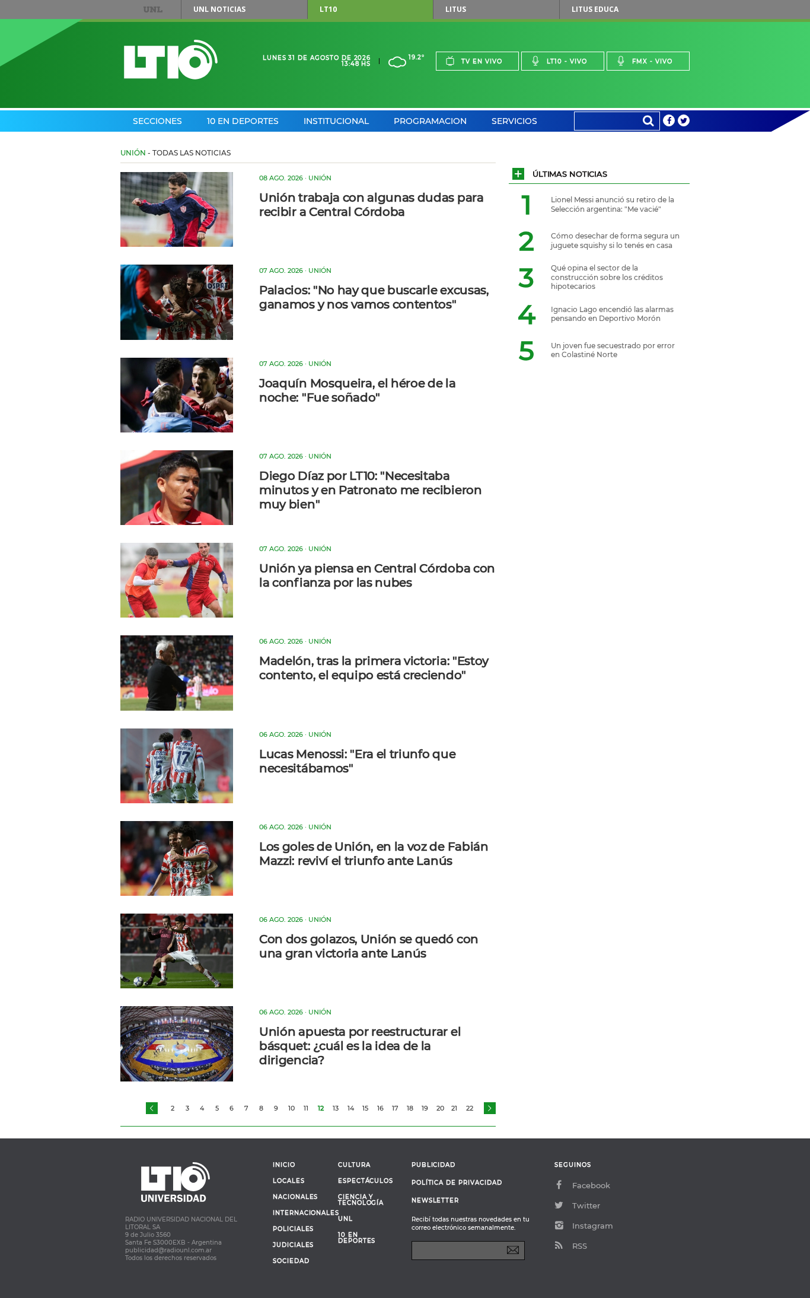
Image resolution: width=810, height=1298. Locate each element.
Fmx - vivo (652, 61)
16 (380, 1108)
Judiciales (293, 1245)
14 (350, 1108)
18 (410, 1108)
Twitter (586, 1205)
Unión (133, 152)
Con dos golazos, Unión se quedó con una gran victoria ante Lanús (369, 946)
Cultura (354, 1165)
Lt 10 (170, 59)
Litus (455, 9)
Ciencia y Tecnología (361, 1200)
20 (440, 1108)
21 (454, 1108)
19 (425, 1108)
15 (365, 1108)
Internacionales (301, 1213)
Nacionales (295, 1197)
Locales (289, 1181)
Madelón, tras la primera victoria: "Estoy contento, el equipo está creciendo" (374, 668)
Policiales (293, 1229)
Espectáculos (365, 1181)
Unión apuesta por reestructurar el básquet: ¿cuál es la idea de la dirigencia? (360, 1046)
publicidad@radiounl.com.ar (168, 1250)
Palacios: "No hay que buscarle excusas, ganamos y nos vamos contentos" (374, 297)
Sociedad (291, 1261)
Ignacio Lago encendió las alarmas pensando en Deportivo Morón (612, 314)
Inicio (284, 1165)
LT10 (328, 9)
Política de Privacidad (457, 1182)
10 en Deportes (243, 121)
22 (469, 1108)
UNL (153, 9)
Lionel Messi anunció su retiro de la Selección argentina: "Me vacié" (612, 204)
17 (395, 1108)
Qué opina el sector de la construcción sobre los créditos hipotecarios (607, 277)
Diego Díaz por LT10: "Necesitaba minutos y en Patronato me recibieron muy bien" (370, 490)
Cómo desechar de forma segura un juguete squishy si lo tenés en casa (615, 240)
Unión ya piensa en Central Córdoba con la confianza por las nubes (377, 575)
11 (306, 1108)
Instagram (592, 1225)
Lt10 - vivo (567, 61)
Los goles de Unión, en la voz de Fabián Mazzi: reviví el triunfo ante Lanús (374, 853)
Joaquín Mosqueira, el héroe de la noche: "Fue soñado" (357, 390)
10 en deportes (357, 1238)
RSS (579, 1246)
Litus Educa (595, 9)
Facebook (591, 1185)
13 (336, 1108)
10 (291, 1108)
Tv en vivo (481, 61)
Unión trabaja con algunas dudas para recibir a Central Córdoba (371, 204)
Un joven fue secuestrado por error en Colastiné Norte (613, 350)
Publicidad (433, 1165)
